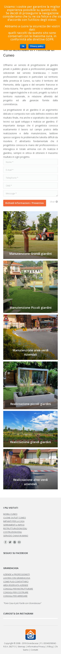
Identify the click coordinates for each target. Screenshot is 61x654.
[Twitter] (10, 542)
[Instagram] (15, 542)
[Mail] (19, 542)
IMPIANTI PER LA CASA (13, 521)
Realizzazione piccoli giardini (30, 404)
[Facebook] (5, 542)
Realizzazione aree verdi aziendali (30, 482)
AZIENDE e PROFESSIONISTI (16, 574)
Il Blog (50, 646)
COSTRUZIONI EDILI (12, 532)
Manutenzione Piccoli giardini (31, 308)
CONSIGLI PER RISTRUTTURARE (18, 588)
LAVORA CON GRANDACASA (16, 578)
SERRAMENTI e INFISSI (13, 524)
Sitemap (21, 646)
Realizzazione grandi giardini (30, 442)
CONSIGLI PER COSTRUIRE (15, 592)
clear (52, 201)
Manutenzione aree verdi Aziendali (30, 352)
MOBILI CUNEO (10, 514)
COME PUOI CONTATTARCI (15, 581)
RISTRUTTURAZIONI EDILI (15, 528)
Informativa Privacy (36, 646)
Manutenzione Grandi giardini (30, 254)
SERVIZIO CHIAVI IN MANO (15, 535)
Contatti (34, 649)
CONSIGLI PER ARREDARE (15, 595)
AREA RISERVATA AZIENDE (15, 585)
